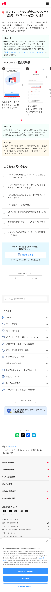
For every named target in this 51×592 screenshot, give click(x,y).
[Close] (46, 541)
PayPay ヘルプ (13, 446)
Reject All (25, 579)
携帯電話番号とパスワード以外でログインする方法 (24, 52)
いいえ (34, 278)
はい (16, 278)
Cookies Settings (25, 586)
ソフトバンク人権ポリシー (10, 526)
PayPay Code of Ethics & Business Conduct (16, 530)
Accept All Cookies (25, 571)
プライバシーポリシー (9, 533)
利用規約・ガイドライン (10, 519)
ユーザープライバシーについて (12, 536)
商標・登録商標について (10, 523)
